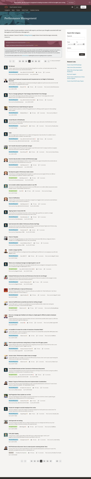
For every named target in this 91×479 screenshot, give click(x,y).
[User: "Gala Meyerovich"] (6, 160)
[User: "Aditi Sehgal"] (6, 422)
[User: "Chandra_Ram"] (6, 225)
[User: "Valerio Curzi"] (6, 303)
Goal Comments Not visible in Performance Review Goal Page (24, 224)
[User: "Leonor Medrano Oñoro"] (6, 238)
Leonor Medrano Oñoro (25, 243)
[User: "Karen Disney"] (6, 147)
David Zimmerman (55, 87)
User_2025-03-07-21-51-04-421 (22, 206)
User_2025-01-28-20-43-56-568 (27, 100)
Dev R (20, 191)
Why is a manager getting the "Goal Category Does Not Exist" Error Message (28, 93)
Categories (7, 10)
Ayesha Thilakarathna (25, 282)
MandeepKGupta (54, 308)
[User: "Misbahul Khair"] (6, 108)
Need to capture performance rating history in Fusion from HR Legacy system (28, 342)
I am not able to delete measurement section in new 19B (23, 185)
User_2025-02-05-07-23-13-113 (21, 74)
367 (39, 61)
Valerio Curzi (22, 308)
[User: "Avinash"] (6, 316)
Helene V (55, 113)
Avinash (22, 322)
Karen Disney (23, 152)
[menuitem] (77, 7)
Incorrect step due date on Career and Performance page (23, 159)
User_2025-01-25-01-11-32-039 (25, 374)
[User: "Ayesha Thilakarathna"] (6, 277)
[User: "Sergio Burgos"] (6, 121)
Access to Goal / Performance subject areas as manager (23, 355)
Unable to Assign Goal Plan (15, 250)
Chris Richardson (24, 217)
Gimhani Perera (23, 400)
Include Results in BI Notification (17, 119)
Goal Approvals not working (15, 420)
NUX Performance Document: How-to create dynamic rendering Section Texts (28, 446)
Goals (10, 132)
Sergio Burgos (23, 126)
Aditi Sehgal (22, 426)
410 (45, 61)
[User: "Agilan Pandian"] (6, 290)
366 (36, 61)
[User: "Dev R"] (6, 186)
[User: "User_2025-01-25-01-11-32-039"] (6, 370)
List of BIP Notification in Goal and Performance (20, 289)
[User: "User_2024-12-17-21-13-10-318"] (6, 67)
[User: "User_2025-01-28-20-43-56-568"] (6, 95)
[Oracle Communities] (72, 7)
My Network (12, 66)
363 (26, 61)
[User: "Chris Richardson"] (6, 212)
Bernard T (22, 87)
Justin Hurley (57, 439)
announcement (25, 55)
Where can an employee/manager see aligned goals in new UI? (24, 263)
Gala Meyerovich (24, 165)
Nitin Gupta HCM (54, 322)
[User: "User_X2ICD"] (6, 251)
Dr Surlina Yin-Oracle (25, 387)
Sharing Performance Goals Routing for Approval (21, 106)
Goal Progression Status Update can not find (20, 394)
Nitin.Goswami (18, 389)
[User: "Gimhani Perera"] (6, 396)
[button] (56, 61)
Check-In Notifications (14, 198)
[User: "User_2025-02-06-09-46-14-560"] (6, 134)
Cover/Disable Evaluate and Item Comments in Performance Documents (27, 368)
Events (18, 10)
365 (32, 61)
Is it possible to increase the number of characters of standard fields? (26, 329)
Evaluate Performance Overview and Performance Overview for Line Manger (28, 276)
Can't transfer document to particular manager (20, 146)
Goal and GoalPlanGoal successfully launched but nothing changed (25, 302)
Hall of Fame (25, 10)
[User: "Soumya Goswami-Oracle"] (6, 344)
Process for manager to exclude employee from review (22, 407)
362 (23, 61)
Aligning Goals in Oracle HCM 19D (17, 211)
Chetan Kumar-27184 (19, 232)
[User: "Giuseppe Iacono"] (6, 435)
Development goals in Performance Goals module (21, 172)
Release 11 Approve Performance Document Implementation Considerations (27, 381)
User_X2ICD (22, 256)
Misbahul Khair (23, 113)
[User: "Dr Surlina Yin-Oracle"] (6, 383)
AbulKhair (53, 335)
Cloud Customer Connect (16, 7)
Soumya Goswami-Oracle (25, 348)
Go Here (28, 42)
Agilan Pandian (23, 295)
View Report (71, 2)
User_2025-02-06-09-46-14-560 (27, 139)
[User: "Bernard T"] (6, 80)
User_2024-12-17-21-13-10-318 (26, 72)
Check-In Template (13, 237)
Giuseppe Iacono (24, 439)
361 (20, 61)
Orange (50, 191)
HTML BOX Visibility (14, 433)
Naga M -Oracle (55, 256)
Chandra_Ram (55, 126)
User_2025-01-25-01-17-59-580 (22, 402)
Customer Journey (34, 10)
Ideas (13, 10)
